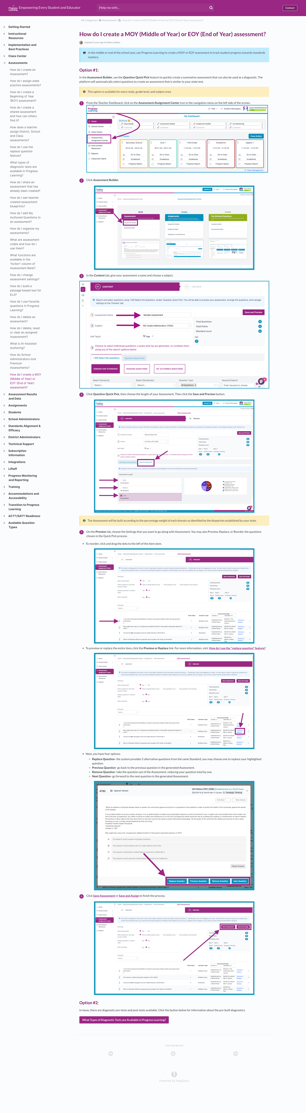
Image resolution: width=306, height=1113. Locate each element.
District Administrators (24, 437)
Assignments (18, 405)
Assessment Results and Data (23, 396)
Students (15, 412)
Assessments (18, 63)
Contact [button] (290, 7)
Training (14, 487)
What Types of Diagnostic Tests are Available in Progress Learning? (124, 1020)
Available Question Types (22, 525)
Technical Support (21, 444)
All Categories (89, 20)
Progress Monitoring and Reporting (23, 478)
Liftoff (13, 469)
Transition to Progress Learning (24, 507)
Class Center (17, 56)
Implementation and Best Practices (22, 47)
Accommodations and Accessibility (24, 496)
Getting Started (19, 27)
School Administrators (24, 419)
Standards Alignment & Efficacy (25, 428)
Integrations (17, 462)
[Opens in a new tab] (174, 1074)
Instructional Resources (17, 36)
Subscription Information (17, 453)
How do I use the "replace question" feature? (237, 648)
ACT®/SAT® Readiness (24, 516)
